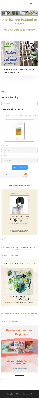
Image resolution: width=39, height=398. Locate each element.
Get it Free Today (20, 167)
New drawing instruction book (19, 185)
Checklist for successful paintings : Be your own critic (19, 71)
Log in (3, 92)
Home (3, 10)
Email (3, 156)
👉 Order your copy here (9, 239)
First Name (5, 145)
